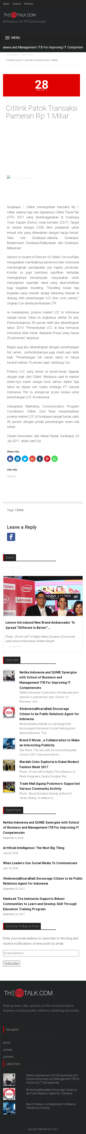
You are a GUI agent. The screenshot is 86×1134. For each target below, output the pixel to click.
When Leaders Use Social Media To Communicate (40, 863)
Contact (16, 3)
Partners (28, 3)
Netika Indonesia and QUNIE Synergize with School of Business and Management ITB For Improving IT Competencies (41, 828)
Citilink (19, 510)
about (7, 1042)
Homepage (12, 54)
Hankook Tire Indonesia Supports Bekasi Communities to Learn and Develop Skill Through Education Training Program (40, 904)
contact (7, 1050)
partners (8, 1057)
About (6, 3)
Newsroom (27, 54)
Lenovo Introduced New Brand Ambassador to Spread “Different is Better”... (40, 625)
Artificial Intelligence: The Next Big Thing (33, 848)
